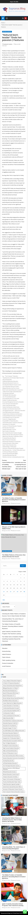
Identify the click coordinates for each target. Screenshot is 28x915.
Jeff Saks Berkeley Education (10, 763)
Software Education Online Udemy (10, 443)
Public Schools (6, 657)
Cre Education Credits (8, 713)
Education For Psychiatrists (9, 725)
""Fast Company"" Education (11, 376)
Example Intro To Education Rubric (11, 738)
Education (4, 648)
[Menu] (6, 18)
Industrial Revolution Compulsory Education (13, 422)
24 (4, 591)
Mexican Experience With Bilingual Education (11, 768)
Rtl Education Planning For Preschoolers (12, 441)
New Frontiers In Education (9, 431)
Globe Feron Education (20, 410)
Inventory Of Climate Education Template (12, 426)
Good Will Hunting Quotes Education (11, 412)
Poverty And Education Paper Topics (12, 781)
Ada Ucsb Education (7, 379)
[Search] (23, 18)
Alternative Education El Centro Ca (10, 383)
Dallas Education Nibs (8, 718)
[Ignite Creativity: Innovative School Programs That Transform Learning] (14, 892)
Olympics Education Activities (10, 776)
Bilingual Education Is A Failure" (10, 688)
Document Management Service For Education (13, 402)
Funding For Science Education (10, 745)
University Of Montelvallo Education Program (13, 448)
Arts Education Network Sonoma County (12, 384)
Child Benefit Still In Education (9, 395)
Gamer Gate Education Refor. (9, 405)
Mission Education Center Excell (11, 774)
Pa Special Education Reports (9, 438)
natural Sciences (7, 31)
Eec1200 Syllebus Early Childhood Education (13, 730)
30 (24, 591)
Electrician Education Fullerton (10, 733)
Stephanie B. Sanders (8, 44)
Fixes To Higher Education (9, 743)
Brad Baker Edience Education (10, 700)
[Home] (3, 18)
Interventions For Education (9, 424)
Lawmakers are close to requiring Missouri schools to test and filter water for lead (20, 464)
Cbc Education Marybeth (8, 393)
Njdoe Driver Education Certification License (12, 436)
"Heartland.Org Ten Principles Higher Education (13, 377)
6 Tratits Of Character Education (11, 683)
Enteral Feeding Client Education (11, 735)
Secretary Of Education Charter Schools (12, 789)
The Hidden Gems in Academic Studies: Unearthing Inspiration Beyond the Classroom (12, 639)
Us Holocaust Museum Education (10, 451)
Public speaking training (8, 660)
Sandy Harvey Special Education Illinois (12, 786)
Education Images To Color (9, 728)
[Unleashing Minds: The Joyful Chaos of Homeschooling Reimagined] (14, 835)
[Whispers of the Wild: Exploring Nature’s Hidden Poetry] (14, 515)
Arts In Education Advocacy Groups (11, 386)
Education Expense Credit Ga (10, 723)
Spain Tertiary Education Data (9, 445)
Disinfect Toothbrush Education (10, 400)
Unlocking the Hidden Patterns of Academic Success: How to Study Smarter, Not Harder (12, 819)
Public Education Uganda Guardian (11, 784)
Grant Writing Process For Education (11, 417)
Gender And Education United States (11, 407)
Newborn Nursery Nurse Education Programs (13, 434)
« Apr (3, 600)
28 (17, 591)
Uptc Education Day (7, 450)
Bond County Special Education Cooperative (13, 390)
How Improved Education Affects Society (13, 755)
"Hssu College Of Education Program (12, 680)
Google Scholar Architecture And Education (12, 414)
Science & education (7, 663)
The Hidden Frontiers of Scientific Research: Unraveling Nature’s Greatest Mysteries (14, 499)
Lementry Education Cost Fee (9, 429)
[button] (6, 18)
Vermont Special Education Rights (10, 453)
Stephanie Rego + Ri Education (9, 446)
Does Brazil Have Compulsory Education (12, 720)
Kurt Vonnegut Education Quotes (11, 765)
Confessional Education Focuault (11, 708)
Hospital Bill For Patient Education (10, 420)
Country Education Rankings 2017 (11, 710)
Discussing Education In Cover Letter (11, 398)
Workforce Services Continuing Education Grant (13, 457)
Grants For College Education (9, 419)
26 (10, 591)
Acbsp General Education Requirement (12, 685)
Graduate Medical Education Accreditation (12, 415)
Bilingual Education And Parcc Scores (11, 388)
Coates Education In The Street (11, 705)
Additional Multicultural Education (10, 381)
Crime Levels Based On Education (11, 715)
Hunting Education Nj (8, 760)
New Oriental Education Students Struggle (12, 433)
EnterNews (16, 913)
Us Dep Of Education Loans (19, 450)
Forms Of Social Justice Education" (10, 403)
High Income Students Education (11, 748)
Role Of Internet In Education (9, 439)
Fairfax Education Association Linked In (12, 740)
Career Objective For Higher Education (12, 703)
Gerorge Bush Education (8, 410)
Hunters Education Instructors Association (13, 758)
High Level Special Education (10, 750)
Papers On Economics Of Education (11, 779)
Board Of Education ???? (9, 695)
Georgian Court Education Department (11, 408)
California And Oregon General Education (12, 391)
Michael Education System (9, 771)
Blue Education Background (9, 690)
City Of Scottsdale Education (9, 396)
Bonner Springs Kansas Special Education (13, 698)
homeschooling (6, 651)
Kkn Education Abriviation (8, 427)
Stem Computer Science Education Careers (13, 791)
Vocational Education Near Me (9, 455)
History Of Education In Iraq (10, 753)
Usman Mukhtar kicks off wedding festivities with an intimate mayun (8, 464)
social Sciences (6, 666)
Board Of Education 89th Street (11, 693)
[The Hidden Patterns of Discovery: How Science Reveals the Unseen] (14, 543)
